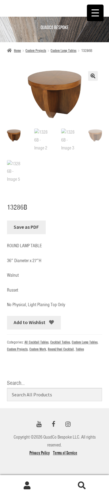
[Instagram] (68, 424)
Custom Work (37, 349)
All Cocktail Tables (36, 342)
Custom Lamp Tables (63, 50)
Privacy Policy (39, 453)
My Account (27, 485)
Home (17, 50)
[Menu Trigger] (95, 13)
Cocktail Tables (60, 342)
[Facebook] (53, 424)
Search (81, 485)
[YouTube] (39, 424)
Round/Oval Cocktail (61, 349)
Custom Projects (35, 50)
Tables (80, 349)
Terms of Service (65, 453)
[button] (93, 76)
